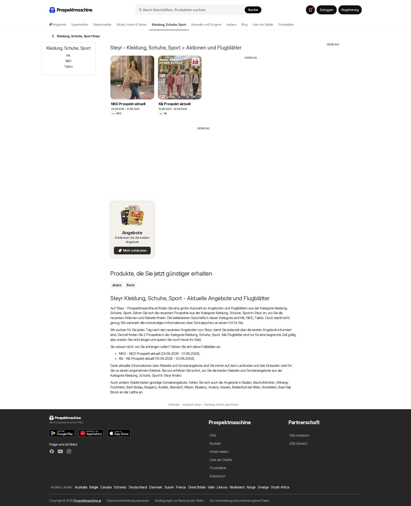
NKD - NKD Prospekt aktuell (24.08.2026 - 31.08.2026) (159, 353)
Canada (106, 487)
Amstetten (269, 387)
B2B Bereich (298, 443)
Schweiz (120, 487)
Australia (81, 487)
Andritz (163, 387)
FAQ (213, 435)
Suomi (168, 487)
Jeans (116, 285)
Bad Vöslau (134, 387)
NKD (249, 318)
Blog (244, 24)
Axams (213, 387)
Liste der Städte (263, 24)
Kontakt (215, 443)
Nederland (236, 487)
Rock (130, 285)
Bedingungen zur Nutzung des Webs (179, 500)
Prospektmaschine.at (87, 500)
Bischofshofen (263, 382)
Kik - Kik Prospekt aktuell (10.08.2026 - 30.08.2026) (156, 358)
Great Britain (197, 487)
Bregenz (150, 387)
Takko (259, 318)
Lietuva (222, 487)
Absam (225, 387)
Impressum (217, 476)
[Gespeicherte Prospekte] (310, 9)
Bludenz (201, 387)
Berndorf (176, 387)
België (93, 487)
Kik (242, 318)
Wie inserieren (299, 435)
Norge (250, 487)
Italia (211, 487)
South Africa (280, 487)
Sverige (263, 487)
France (181, 487)
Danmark (155, 487)
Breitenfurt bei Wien (246, 387)
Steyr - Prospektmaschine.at (137, 308)
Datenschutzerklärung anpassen (128, 500)
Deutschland (138, 487)
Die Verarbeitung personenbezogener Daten (239, 500)
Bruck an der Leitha (124, 392)
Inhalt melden (219, 451)
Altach (189, 387)
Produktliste (286, 24)
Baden (247, 382)
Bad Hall (284, 387)
